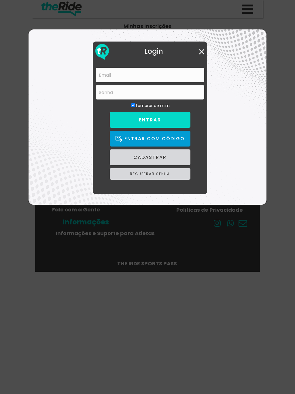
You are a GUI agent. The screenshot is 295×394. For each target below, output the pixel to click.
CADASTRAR (150, 157)
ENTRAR (150, 120)
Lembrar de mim (153, 105)
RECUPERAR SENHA (150, 173)
